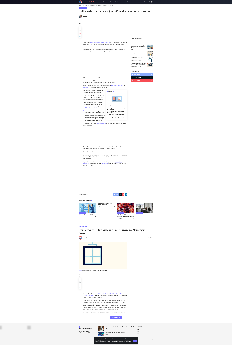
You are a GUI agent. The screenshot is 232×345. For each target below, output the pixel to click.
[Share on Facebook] (80, 27)
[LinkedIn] (152, 340)
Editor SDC (85, 237)
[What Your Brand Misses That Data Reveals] (150, 59)
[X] (142, 77)
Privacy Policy (107, 341)
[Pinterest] (142, 80)
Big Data (132, 60)
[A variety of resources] (116, 98)
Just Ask (137, 214)
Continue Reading (116, 317)
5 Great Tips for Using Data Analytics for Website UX (115, 332)
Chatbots (106, 328)
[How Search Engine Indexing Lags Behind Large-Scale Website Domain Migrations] (150, 47)
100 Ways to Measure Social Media (86, 214)
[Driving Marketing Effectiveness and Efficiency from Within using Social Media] (125, 208)
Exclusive (132, 54)
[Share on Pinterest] (80, 33)
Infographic (136, 54)
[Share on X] (80, 30)
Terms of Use (115, 341)
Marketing (140, 54)
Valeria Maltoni (86, 87)
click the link (105, 163)
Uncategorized (82, 226)
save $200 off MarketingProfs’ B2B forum (100, 42)
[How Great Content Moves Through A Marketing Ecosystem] (150, 53)
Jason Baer (120, 85)
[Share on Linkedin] (80, 36)
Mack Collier (114, 85)
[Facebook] (142, 74)
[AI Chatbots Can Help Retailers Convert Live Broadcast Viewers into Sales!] (101, 328)
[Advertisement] (105, 31)
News (132, 49)
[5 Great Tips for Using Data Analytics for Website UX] (101, 334)
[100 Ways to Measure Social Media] (87, 208)
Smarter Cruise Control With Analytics (117, 117)
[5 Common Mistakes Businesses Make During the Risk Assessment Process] (150, 65)
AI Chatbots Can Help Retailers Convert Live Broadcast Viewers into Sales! (119, 326)
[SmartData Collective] (87, 2)
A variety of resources (112, 105)
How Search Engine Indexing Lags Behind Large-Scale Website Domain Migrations (138, 46)
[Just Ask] (144, 208)
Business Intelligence (134, 66)
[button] (135, 341)
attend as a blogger (101, 123)
